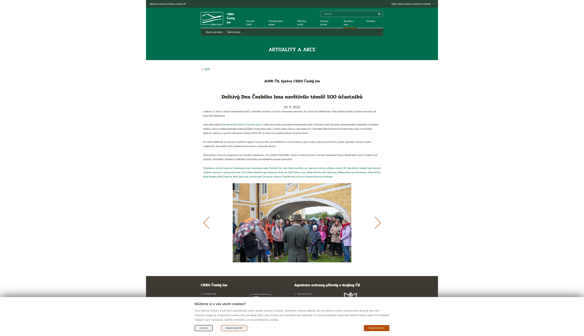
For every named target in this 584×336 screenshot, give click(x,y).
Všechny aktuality (213, 32)
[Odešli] (379, 14)
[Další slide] (378, 223)
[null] (205, 69)
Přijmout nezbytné (234, 328)
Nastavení (204, 328)
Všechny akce (233, 32)
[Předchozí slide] (206, 223)
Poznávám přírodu (304, 294)
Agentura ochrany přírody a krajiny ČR (168, 3)
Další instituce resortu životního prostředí (411, 3)
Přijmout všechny (376, 328)
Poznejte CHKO (210, 294)
